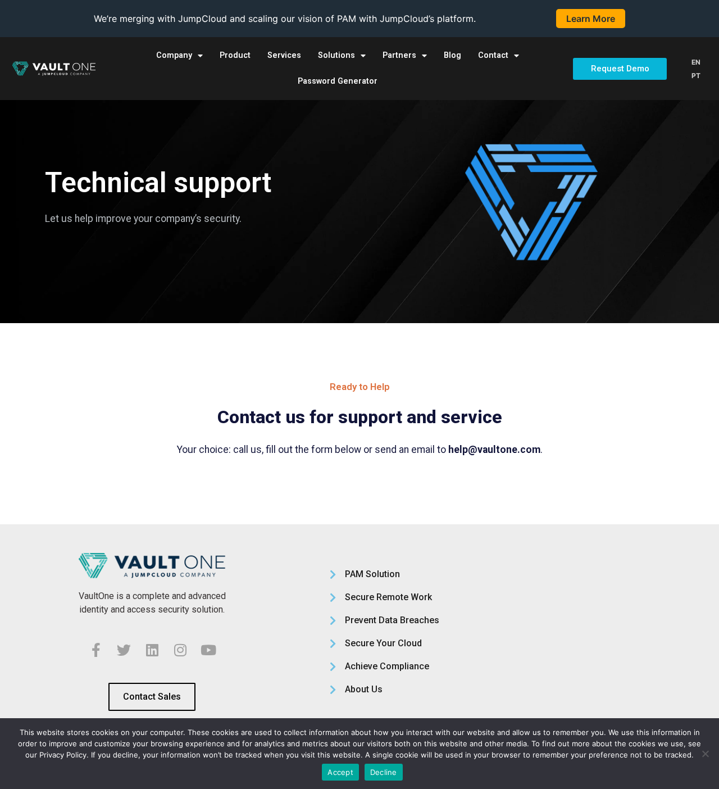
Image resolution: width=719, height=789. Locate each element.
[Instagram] (180, 650)
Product (235, 55)
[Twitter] (124, 650)
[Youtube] (208, 650)
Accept (340, 772)
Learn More (590, 18)
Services (284, 55)
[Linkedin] (152, 650)
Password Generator (337, 81)
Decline (383, 772)
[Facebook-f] (96, 650)
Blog (452, 55)
